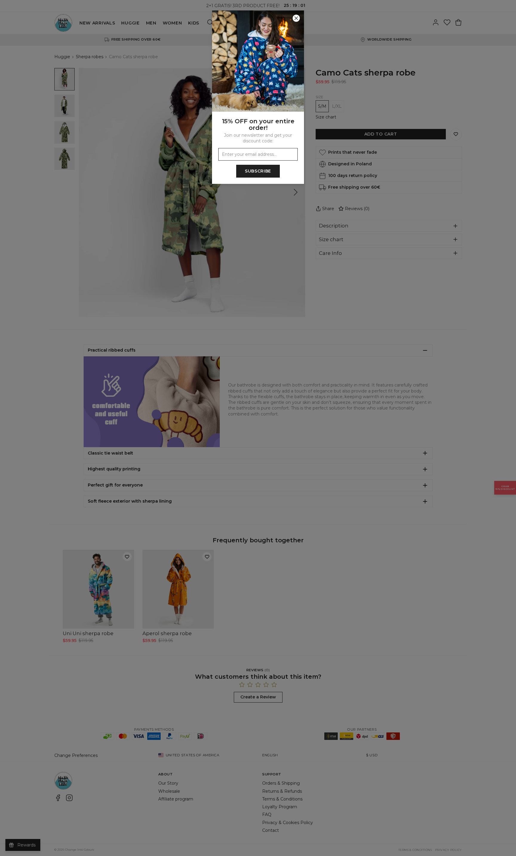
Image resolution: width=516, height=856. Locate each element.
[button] (258, 428)
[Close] (296, 18)
